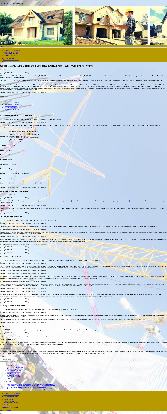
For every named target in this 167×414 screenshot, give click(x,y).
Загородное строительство (11, 52)
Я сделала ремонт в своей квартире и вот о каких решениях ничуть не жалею (30, 384)
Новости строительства (10, 55)
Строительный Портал (6, 0)
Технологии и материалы (11, 60)
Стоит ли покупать (13, 112)
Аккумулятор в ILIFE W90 (12, 109)
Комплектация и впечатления (12, 104)
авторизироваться (12, 362)
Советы (5, 61)
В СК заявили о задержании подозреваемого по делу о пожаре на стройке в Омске (31, 385)
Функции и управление (11, 106)
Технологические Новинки (11, 50)
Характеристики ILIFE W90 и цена (14, 103)
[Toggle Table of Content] (1, 100)
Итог (6, 110)
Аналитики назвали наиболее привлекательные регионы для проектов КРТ (29, 389)
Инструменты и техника (10, 53)
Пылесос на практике (10, 107)
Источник (3, 356)
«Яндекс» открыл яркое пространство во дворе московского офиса (27, 387)
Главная (5, 49)
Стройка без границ (9, 58)
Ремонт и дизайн (8, 57)
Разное (2, 70)
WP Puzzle (8, 410)
